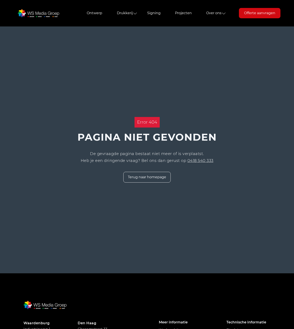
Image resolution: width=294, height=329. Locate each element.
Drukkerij (125, 13)
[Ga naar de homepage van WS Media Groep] (38, 13)
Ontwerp (94, 13)
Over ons (213, 13)
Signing (154, 13)
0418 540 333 (200, 160)
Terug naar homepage (147, 177)
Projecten (183, 13)
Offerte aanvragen (259, 13)
